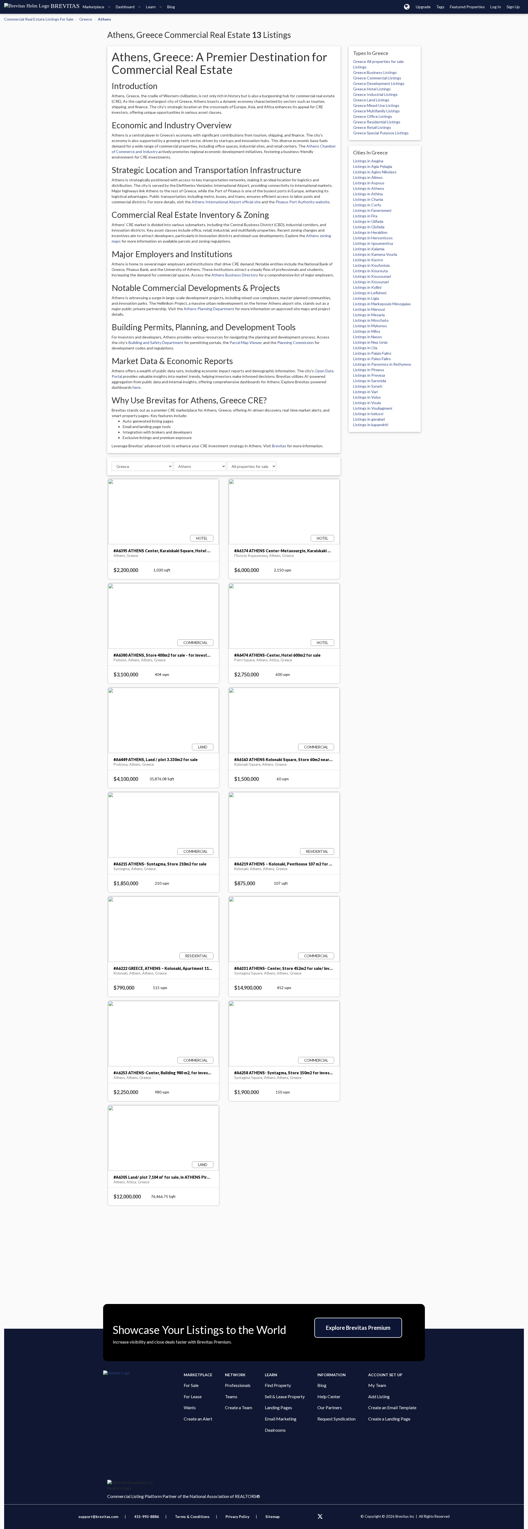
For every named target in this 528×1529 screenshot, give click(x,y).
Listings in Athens (368, 188)
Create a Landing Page (389, 1418)
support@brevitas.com (98, 1516)
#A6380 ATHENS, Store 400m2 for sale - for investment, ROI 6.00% (176, 655)
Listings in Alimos (368, 177)
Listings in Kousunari (371, 281)
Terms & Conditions (192, 1516)
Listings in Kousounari (372, 276)
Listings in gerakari (369, 419)
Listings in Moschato (371, 320)
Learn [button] (151, 6)
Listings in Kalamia (368, 248)
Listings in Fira (365, 215)
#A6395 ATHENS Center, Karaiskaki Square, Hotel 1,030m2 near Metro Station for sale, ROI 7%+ (203, 550)
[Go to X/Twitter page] (320, 1516)
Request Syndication (336, 1418)
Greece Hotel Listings (372, 89)
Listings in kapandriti (370, 424)
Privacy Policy (237, 1516)
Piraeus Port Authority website (302, 201)
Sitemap (272, 1516)
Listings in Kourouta (370, 270)
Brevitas (279, 445)
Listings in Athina (368, 194)
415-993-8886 (146, 1516)
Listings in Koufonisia (371, 265)
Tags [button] (440, 6)
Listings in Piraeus (368, 369)
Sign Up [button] (513, 6)
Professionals (238, 1385)
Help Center (328, 1396)
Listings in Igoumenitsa (373, 243)
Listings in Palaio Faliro (372, 353)
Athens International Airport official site (226, 201)
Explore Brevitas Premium (358, 1327)
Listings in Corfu (367, 204)
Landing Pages (278, 1407)
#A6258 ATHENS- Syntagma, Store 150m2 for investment (287, 1072)
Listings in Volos (367, 397)
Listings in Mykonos (370, 325)
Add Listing (379, 1396)
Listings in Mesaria (369, 314)
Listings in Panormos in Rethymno (382, 364)
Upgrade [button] (423, 6)
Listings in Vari (365, 391)
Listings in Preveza (369, 375)
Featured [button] (467, 6)
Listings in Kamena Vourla (375, 254)
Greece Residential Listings (376, 122)
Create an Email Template (392, 1407)
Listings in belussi (368, 413)
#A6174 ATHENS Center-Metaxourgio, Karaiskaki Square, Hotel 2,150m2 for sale (309, 550)
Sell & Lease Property (285, 1396)
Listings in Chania (368, 199)
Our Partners (329, 1407)
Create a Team (238, 1407)
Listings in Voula (367, 402)
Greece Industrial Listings (375, 94)
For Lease (193, 1396)
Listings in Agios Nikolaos (375, 172)
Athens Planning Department (209, 308)
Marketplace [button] (94, 6)
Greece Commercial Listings (377, 78)
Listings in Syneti (367, 386)
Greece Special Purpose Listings (381, 133)
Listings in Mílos (366, 331)
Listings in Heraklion (370, 232)
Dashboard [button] (125, 6)
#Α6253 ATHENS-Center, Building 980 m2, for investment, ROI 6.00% (177, 1072)
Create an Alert (198, 1418)
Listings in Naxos (367, 336)
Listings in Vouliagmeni (372, 408)
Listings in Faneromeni (372, 210)
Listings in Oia (365, 347)
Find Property (278, 1385)
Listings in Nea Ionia (370, 342)
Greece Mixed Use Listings (376, 105)
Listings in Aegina (368, 161)
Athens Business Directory (234, 275)
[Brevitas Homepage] (143, 1373)
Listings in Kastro (368, 259)
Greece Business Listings (375, 72)
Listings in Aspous (368, 183)
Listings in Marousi (369, 309)
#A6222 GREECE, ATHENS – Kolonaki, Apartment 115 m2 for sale (173, 968)
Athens (104, 19)
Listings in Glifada (368, 221)
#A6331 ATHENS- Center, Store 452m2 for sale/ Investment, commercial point (307, 968)
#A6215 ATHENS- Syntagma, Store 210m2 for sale (160, 864)
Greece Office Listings (372, 116)
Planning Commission (295, 342)
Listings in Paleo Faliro (372, 358)
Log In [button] (495, 6)
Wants (190, 1407)
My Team (377, 1385)
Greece (85, 19)
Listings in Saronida (369, 380)
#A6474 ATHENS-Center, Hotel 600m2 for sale (277, 655)
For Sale (191, 1385)
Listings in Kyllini (367, 287)
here (137, 387)
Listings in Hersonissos (373, 237)
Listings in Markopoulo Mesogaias (382, 303)
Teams (231, 1396)
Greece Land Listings (371, 100)
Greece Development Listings (379, 83)
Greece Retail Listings (372, 127)
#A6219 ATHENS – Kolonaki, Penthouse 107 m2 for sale (285, 864)
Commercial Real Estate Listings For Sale (38, 19)
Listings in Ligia (366, 298)
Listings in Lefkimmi (369, 292)
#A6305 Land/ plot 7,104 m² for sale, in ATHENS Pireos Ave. (168, 1177)
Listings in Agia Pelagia (372, 166)
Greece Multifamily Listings (376, 111)
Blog (321, 1385)
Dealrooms (275, 1430)
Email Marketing (280, 1418)
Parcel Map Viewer (246, 342)
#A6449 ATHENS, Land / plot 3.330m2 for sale (156, 759)
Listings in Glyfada (368, 226)
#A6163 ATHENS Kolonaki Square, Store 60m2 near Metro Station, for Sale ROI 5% (311, 759)
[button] (407, 6)
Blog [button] (171, 6)
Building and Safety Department (155, 342)
